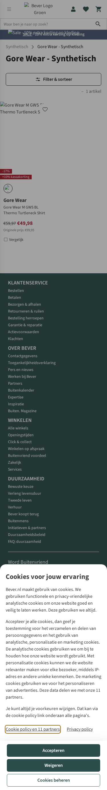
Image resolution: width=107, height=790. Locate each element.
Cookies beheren (53, 780)
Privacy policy (80, 729)
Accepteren (53, 750)
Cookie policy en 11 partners (33, 729)
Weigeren (54, 765)
